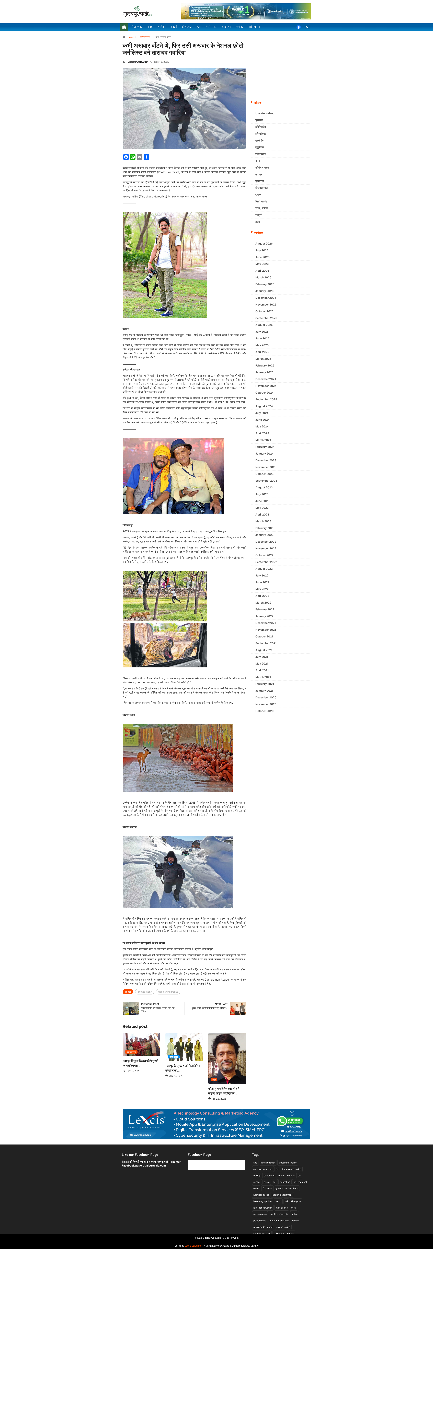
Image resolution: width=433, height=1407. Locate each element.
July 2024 (262, 413)
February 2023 (264, 528)
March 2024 (263, 440)
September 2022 (266, 562)
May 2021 (261, 663)
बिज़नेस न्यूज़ (261, 188)
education (285, 1182)
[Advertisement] (280, 73)
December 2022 (265, 541)
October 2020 (264, 711)
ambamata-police (288, 1162)
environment (300, 1182)
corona (290, 1175)
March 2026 (263, 277)
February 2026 (264, 284)
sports (290, 1233)
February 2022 (264, 609)
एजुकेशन (259, 147)
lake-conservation (262, 1207)
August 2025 (264, 325)
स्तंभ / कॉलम (261, 208)
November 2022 (265, 548)
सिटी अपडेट (130, 1057)
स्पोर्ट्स (258, 215)
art (277, 1169)
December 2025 (265, 297)
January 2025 (264, 372)
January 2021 (264, 690)
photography (145, 991)
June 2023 (262, 501)
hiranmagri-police (262, 1201)
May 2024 (262, 426)
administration (267, 1162)
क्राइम (258, 174)
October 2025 (264, 311)
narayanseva (260, 1214)
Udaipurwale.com (138, 61)
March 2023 (263, 521)
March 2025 (263, 358)
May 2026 (262, 264)
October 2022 (264, 555)
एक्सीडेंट (259, 140)
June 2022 (262, 582)
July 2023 (261, 494)
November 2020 (266, 704)
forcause (267, 1188)
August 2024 (264, 406)
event (256, 1188)
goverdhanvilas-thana (287, 1188)
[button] (307, 27)
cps (300, 1175)
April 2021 (262, 670)
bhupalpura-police (291, 1169)
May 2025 (262, 345)
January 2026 (264, 291)
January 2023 (264, 535)
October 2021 (264, 636)
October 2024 (264, 392)
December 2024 (265, 379)
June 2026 (262, 257)
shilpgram (279, 1233)
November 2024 (266, 385)
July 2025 (261, 331)
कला (170, 1080)
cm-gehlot (269, 1175)
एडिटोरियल (260, 154)
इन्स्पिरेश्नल (145, 37)
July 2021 (261, 656)
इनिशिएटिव (260, 127)
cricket (256, 1182)
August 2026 (264, 243)
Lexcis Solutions (193, 1245)
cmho (281, 1175)
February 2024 (265, 446)
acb (255, 1162)
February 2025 (264, 365)
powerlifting (259, 1220)
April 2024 (262, 433)
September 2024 (266, 399)
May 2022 (262, 589)
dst (274, 1182)
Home (131, 37)
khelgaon (296, 1201)
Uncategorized (265, 113)
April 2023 (262, 514)
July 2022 (261, 575)
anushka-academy (262, 1169)
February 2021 (264, 684)
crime (267, 1182)
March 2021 (263, 677)
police (294, 1214)
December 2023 (265, 460)
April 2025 (262, 352)
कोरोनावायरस (262, 167)
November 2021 (265, 629)
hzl (286, 1201)
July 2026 (261, 250)
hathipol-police (261, 1194)
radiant (296, 1220)
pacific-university (279, 1214)
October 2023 (264, 474)
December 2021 (265, 623)
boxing (256, 1175)
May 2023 (262, 507)
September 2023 (266, 480)
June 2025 (262, 338)
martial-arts (282, 1207)
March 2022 (263, 602)
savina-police (283, 1227)
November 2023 (265, 467)
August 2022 (264, 568)
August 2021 (263, 650)
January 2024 (264, 453)
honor (278, 1201)
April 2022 (262, 595)
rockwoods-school (263, 1227)
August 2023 (264, 487)
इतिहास (259, 120)
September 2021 (266, 643)
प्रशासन (259, 181)
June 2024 (262, 419)
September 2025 (266, 318)
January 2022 (264, 616)
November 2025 (265, 304)
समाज (258, 194)
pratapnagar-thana (279, 1220)
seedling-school (261, 1233)
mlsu (293, 1207)
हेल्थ (257, 221)
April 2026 (262, 270)
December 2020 (265, 697)
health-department (282, 1194)
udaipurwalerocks (168, 991)
